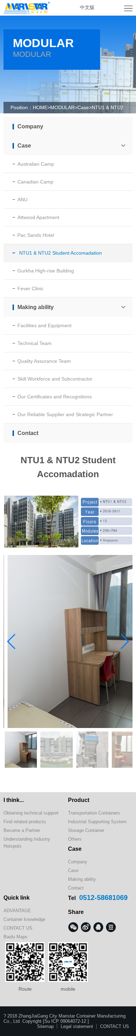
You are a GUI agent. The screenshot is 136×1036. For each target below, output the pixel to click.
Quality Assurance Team (44, 361)
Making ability (35, 307)
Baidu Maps (15, 936)
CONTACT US (17, 928)
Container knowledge (24, 919)
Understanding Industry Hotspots (26, 842)
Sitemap (45, 1026)
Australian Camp (35, 164)
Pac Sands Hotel (35, 235)
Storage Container (86, 830)
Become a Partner (21, 830)
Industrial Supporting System (97, 821)
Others (75, 839)
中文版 (87, 7)
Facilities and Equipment (44, 325)
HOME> (41, 107)
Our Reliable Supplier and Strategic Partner (65, 414)
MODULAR (62, 107)
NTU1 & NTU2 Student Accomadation (60, 253)
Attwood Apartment (38, 217)
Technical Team (34, 343)
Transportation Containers (94, 813)
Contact (27, 433)
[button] (124, 641)
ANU (22, 199)
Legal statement (77, 1026)
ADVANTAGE (17, 910)
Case (83, 107)
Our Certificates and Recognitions (54, 396)
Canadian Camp (35, 182)
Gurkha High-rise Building (45, 270)
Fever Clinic (30, 288)
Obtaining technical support (31, 813)
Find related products (24, 821)
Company (30, 126)
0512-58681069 (103, 897)
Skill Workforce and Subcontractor (54, 379)
